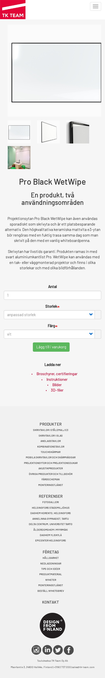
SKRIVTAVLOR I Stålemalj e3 (50, 429)
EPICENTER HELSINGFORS (50, 540)
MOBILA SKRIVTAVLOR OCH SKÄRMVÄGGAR (50, 457)
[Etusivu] (12, 9)
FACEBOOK (69, 650)
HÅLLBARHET (51, 557)
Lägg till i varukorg (51, 346)
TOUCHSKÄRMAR (50, 451)
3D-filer (57, 390)
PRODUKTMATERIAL (50, 574)
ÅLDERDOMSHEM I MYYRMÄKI (50, 529)
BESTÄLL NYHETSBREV (50, 590)
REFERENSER (51, 496)
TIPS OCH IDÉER (50, 568)
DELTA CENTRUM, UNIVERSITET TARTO (50, 524)
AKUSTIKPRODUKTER (50, 468)
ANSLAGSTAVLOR (51, 440)
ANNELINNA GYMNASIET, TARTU (50, 518)
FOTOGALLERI (50, 502)
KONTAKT (50, 602)
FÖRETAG (51, 552)
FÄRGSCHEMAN (51, 479)
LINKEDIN (47, 650)
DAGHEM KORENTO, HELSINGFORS (50, 513)
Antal (52, 286)
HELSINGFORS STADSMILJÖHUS (51, 507)
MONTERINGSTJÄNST (50, 484)
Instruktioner (57, 379)
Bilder (57, 384)
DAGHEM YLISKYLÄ (51, 535)
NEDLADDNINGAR (50, 563)
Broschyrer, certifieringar (56, 373)
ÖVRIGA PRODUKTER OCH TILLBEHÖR (50, 473)
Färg (51, 325)
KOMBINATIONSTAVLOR (50, 446)
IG (37, 650)
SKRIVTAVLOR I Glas (51, 435)
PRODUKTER (51, 424)
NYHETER (50, 579)
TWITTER (58, 650)
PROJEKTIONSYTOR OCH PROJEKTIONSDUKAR (50, 462)
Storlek (51, 306)
